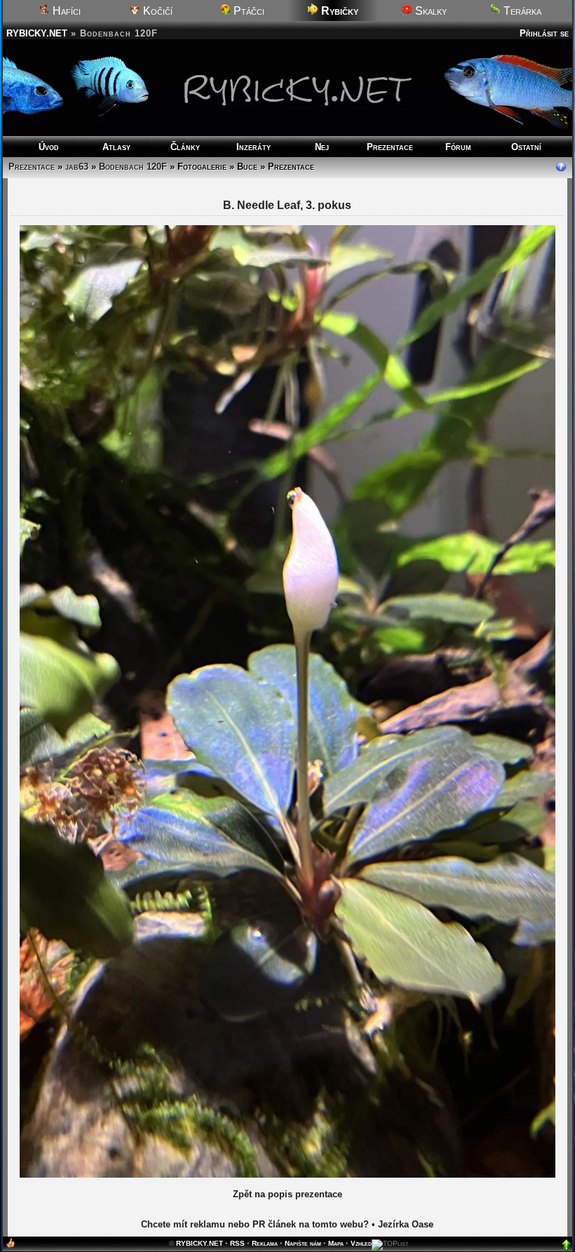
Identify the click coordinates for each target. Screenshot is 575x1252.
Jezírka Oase (405, 573)
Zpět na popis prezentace (287, 543)
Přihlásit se (544, 33)
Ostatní (526, 147)
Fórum (458, 147)
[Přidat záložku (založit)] (10, 595)
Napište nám (303, 592)
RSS (237, 592)
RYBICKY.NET (36, 33)
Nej (322, 147)
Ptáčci (247, 11)
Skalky (429, 11)
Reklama (265, 592)
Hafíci (65, 11)
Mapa (336, 592)
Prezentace (390, 147)
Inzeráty (253, 147)
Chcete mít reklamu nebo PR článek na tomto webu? (255, 573)
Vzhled (361, 592)
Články (185, 147)
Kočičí (156, 11)
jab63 (76, 166)
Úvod (49, 147)
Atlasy (116, 147)
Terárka (521, 11)
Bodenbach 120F (133, 166)
